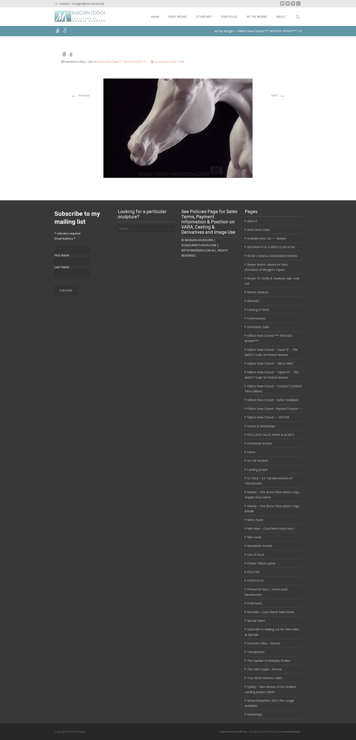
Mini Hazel (254, 537)
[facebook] (282, 5)
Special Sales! (256, 621)
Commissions (256, 318)
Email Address (65, 238)
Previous (80, 95)
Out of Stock (255, 555)
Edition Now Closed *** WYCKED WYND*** (121, 61)
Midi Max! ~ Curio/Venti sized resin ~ (271, 528)
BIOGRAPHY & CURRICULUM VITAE (271, 247)
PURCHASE (254, 603)
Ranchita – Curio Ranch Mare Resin (270, 612)
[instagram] (293, 5)
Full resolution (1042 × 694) (169, 61)
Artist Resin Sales (258, 230)
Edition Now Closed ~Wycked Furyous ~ (274, 408)
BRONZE (253, 301)
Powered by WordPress (234, 731)
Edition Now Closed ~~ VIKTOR (268, 417)
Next (278, 95)
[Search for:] (146, 228)
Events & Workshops (261, 426)
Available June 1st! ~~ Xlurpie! (266, 238)
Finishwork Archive (259, 443)
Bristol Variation (257, 292)
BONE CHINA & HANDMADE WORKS (272, 256)
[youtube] (288, 5)
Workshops (254, 714)
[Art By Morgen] (77, 15)
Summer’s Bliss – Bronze (263, 643)
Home (155, 17)
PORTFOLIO (229, 17)
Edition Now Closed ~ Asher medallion (272, 400)
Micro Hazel (255, 520)
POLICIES (253, 572)
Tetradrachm (256, 652)
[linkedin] (298, 5)
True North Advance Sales (264, 678)
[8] (178, 128)
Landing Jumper (257, 469)
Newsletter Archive (259, 546)
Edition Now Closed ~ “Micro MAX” (270, 363)
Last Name (61, 267)
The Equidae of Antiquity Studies (268, 661)
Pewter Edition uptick (261, 563)
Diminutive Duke (258, 327)
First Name (61, 255)
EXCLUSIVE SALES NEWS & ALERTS (271, 435)
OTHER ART (204, 17)
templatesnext (291, 731)
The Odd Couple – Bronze (264, 669)
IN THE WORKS (257, 17)
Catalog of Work (258, 310)
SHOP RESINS (177, 17)
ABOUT (281, 17)
